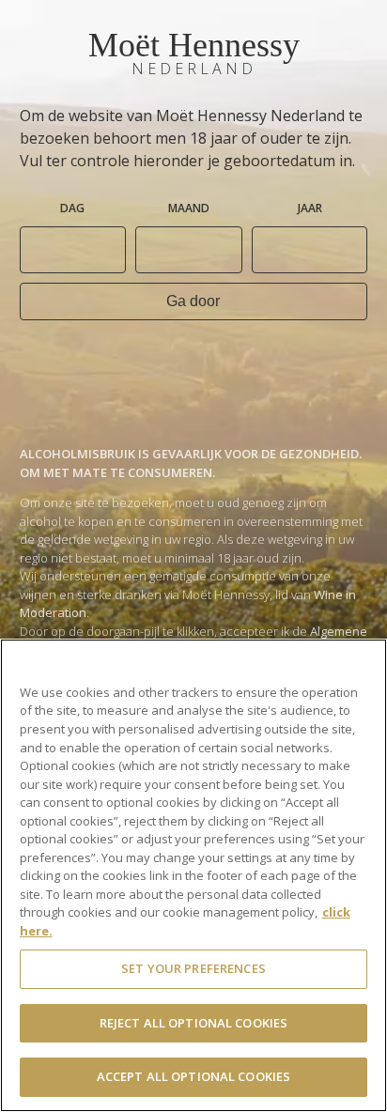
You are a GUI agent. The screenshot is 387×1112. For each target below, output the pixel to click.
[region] (193, 875)
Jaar (310, 208)
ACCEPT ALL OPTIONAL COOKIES (194, 1076)
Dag (72, 208)
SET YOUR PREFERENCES (193, 968)
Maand (188, 208)
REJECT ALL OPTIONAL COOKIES (194, 1022)
